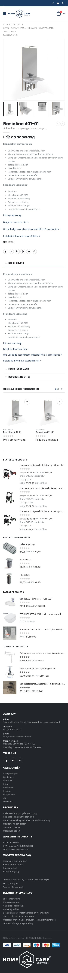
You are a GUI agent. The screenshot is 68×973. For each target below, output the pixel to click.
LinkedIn (17, 251)
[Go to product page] (17, 411)
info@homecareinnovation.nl (17, 736)
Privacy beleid (10, 867)
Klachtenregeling (11, 871)
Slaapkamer (9, 794)
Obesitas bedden (11, 830)
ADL (5, 798)
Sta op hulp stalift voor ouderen (18, 916)
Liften (6, 784)
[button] (5, 13)
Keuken (7, 791)
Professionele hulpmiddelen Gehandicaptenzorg (26, 820)
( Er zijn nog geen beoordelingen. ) (31, 128)
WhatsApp (34, 251)
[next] (62, 124)
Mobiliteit (7, 780)
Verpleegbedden (11, 909)
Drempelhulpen (10, 773)
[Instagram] (63, 3)
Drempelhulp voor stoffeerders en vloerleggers (26, 912)
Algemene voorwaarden (14, 860)
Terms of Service (10, 887)
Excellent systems (11, 898)
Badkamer (8, 787)
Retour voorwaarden (13, 864)
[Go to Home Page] (4, 24)
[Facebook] (53, 3)
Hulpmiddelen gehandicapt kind (18, 816)
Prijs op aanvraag (12, 215)
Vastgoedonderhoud (13, 905)
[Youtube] (58, 3)
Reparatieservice (11, 902)
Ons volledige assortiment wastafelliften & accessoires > (32, 229)
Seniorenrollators (11, 827)
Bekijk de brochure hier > (16, 222)
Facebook (5, 251)
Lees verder (27, 402)
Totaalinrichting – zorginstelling (18, 923)
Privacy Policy (9, 883)
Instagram (20, 760)
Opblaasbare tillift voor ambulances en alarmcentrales (29, 919)
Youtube (13, 760)
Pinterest (22, 251)
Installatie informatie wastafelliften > (21, 236)
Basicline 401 (8, 429)
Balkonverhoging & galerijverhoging (20, 813)
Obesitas (7, 801)
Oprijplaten (8, 777)
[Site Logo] (19, 14)
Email (28, 251)
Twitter (11, 251)
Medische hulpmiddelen (14, 823)
